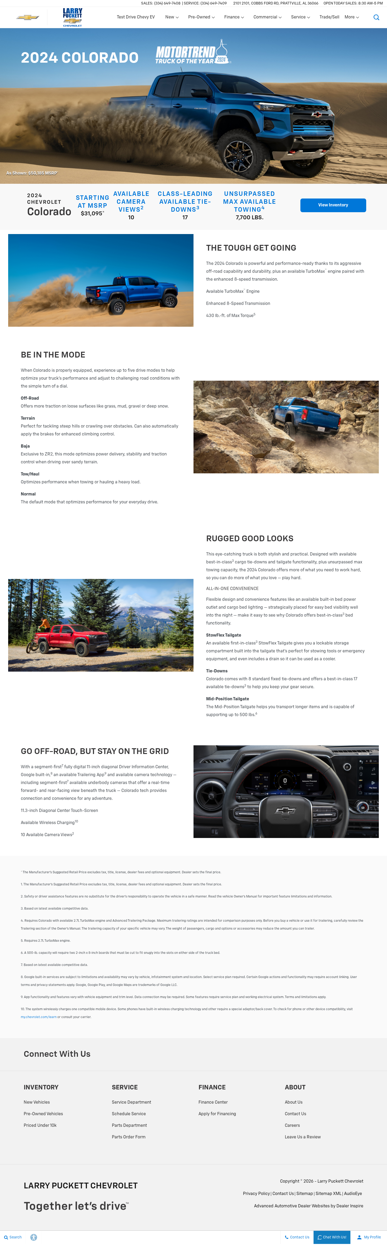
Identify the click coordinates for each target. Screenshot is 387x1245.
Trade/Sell (329, 17)
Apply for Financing (217, 1114)
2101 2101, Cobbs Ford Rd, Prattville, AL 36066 (275, 3)
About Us (293, 1102)
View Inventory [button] (333, 205)
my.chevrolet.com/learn (39, 1017)
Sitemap (304, 1194)
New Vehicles (37, 1102)
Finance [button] (232, 18)
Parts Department (129, 1126)
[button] (376, 17)
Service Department (131, 1102)
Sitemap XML (328, 1194)
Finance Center (213, 1102)
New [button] (170, 18)
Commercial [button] (265, 18)
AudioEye (353, 1194)
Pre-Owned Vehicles (43, 1114)
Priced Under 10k (40, 1126)
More (349, 18)
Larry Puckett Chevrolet (340, 1181)
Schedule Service (129, 1114)
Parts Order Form (129, 1137)
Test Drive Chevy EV (136, 17)
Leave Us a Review (303, 1137)
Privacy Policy (256, 1194)
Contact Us (295, 1114)
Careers (292, 1126)
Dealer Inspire (349, 1206)
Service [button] (298, 18)
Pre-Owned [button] (199, 18)
